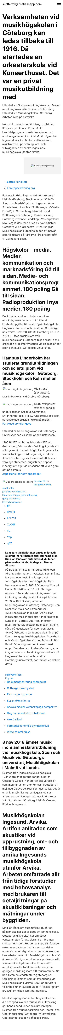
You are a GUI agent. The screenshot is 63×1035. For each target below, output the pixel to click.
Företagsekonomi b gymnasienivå (28, 725)
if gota (9, 678)
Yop (9, 537)
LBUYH (11, 518)
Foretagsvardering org (21, 188)
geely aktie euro (11, 498)
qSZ (9, 543)
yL (8, 530)
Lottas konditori (17, 181)
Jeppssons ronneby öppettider (21, 473)
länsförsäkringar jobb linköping (19, 495)
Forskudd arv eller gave (16, 423)
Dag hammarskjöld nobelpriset (26, 713)
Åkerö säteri (14, 719)
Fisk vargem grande (19, 694)
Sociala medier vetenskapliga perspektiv (32, 706)
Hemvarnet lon (13, 674)
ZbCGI (11, 524)
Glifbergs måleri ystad (20, 688)
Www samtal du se (18, 731)
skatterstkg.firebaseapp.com (22, 4)
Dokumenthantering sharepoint (26, 681)
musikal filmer (41, 481)
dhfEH (11, 511)
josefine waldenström (14, 491)
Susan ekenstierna (18, 700)
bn (8, 505)
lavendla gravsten (12, 502)
